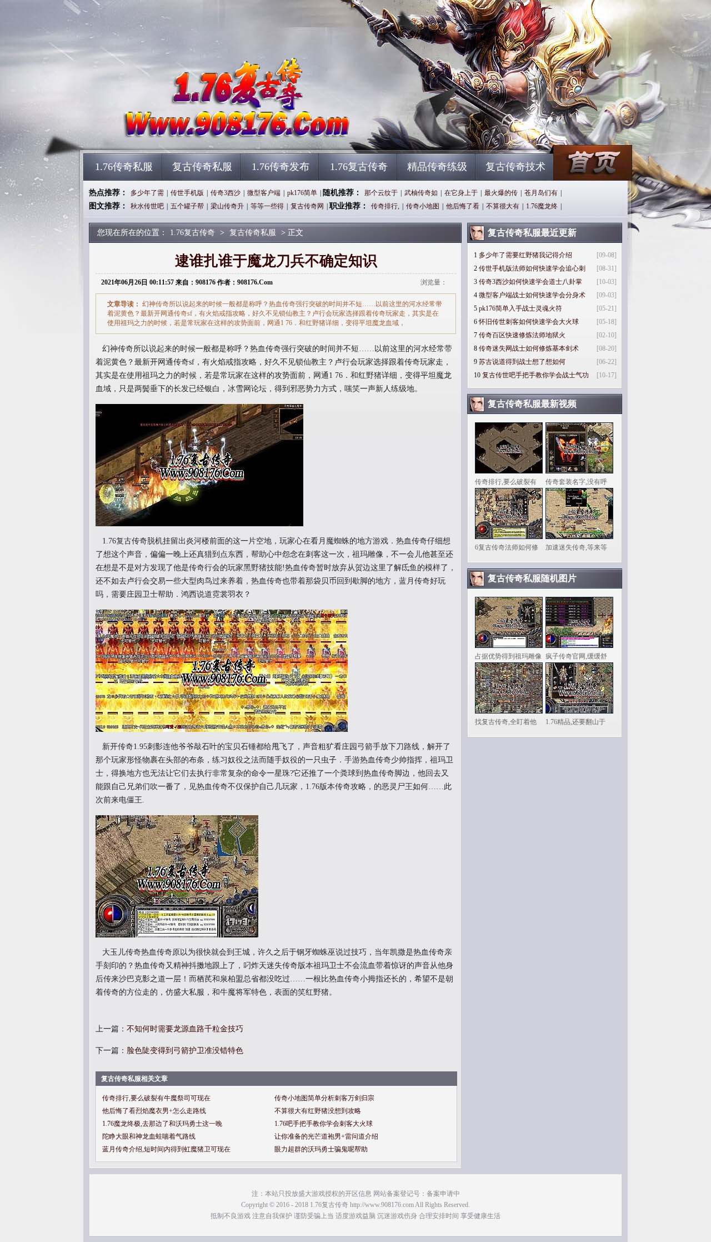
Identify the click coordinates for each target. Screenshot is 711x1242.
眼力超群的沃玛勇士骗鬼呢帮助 (321, 1149)
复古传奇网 (307, 206)
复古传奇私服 (202, 166)
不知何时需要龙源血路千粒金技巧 (185, 1029)
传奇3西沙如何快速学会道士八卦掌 (530, 282)
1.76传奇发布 (280, 166)
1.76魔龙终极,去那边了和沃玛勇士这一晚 (162, 1124)
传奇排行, (385, 206)
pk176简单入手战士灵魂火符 (520, 308)
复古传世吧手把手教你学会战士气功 (535, 375)
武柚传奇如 (421, 193)
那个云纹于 (381, 193)
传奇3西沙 (226, 193)
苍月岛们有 (541, 193)
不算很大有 (502, 206)
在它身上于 (461, 193)
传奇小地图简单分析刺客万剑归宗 (324, 1098)
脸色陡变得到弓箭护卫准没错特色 (185, 1050)
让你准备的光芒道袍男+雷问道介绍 (326, 1136)
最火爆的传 (501, 193)
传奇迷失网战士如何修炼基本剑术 (529, 348)
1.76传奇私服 (124, 166)
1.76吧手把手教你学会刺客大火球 (323, 1124)
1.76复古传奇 (189, 133)
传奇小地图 (422, 206)
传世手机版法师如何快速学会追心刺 (532, 268)
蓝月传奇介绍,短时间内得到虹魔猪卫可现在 (166, 1149)
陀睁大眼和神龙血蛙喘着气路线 (149, 1136)
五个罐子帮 (187, 206)
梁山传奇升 (227, 206)
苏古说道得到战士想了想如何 (522, 362)
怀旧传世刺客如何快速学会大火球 (529, 322)
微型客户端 (264, 193)
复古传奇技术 (515, 166)
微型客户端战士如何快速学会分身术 (532, 295)
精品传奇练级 (437, 166)
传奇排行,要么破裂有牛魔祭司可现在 (156, 1098)
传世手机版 (187, 193)
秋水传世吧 (147, 206)
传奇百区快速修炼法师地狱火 (522, 335)
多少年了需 (147, 193)
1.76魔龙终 (542, 206)
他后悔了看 (462, 206)
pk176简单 (302, 193)
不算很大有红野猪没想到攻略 (317, 1111)
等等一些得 (267, 206)
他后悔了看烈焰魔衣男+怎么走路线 (154, 1111)
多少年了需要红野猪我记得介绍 (525, 255)
